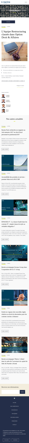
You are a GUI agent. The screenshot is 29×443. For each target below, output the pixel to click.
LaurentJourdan (7, 96)
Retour (8, 21)
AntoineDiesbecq (8, 101)
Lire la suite (5, 149)
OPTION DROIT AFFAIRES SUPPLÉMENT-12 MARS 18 (13, 80)
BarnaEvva (7, 110)
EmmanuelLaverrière (8, 106)
